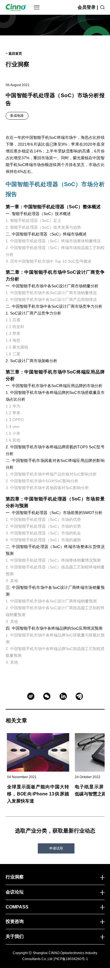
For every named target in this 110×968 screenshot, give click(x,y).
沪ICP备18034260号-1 (70, 959)
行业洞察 (17, 64)
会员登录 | (88, 7)
